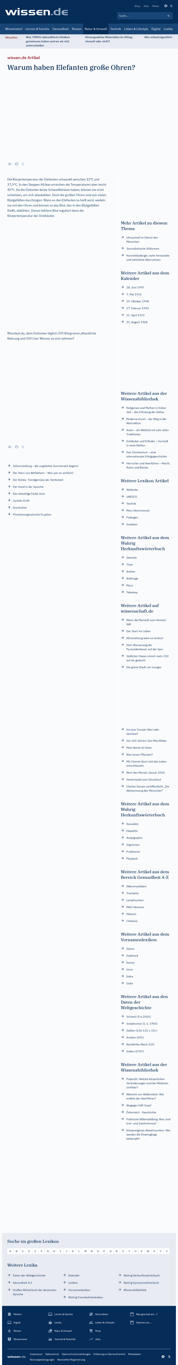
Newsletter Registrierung (71, 1359)
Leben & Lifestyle (136, 29)
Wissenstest (13, 29)
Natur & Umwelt (96, 29)
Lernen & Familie (37, 29)
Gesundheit (60, 29)
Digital (156, 29)
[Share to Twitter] (23, 164)
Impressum (36, 1354)
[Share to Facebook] (16, 164)
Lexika (168, 29)
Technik (115, 29)
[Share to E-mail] (9, 164)
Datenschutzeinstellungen (76, 1354)
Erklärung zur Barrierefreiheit (109, 1354)
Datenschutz (52, 1354)
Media (155, 6)
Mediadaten (134, 1354)
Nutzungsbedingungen (42, 1359)
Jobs (146, 6)
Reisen (77, 29)
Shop (137, 6)
